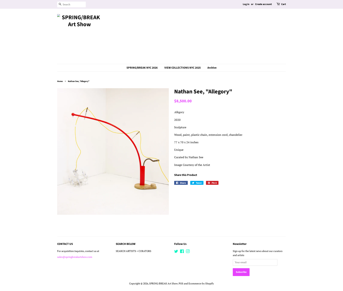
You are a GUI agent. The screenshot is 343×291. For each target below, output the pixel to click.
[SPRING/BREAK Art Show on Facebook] (182, 252)
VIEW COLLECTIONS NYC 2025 (182, 68)
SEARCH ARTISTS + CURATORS (133, 251)
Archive (212, 68)
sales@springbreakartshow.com (74, 257)
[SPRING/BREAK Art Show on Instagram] (188, 252)
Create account (263, 4)
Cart (283, 4)
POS (181, 283)
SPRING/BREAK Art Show (163, 283)
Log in (246, 4)
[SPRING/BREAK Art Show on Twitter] (176, 252)
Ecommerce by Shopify (201, 283)
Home (60, 81)
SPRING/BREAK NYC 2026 (142, 68)
